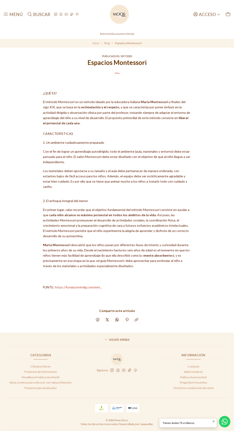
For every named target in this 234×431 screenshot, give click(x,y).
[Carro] (228, 14)
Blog (107, 43)
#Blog (117, 73)
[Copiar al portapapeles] (136, 320)
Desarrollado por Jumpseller (136, 424)
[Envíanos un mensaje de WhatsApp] (224, 421)
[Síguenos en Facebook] (61, 14)
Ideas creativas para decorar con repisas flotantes (41, 382)
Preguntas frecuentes (193, 382)
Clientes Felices (41, 366)
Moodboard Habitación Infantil (40, 377)
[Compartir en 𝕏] (107, 320)
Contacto (193, 366)
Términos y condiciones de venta (193, 388)
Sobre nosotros (193, 371)
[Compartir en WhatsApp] (117, 320)
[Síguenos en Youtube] (66, 14)
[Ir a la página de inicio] (119, 14)
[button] (117, 340)
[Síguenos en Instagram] (55, 14)
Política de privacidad (193, 377)
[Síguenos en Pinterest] (77, 14)
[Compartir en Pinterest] (126, 320)
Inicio (96, 43)
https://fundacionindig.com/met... (78, 287)
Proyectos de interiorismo (40, 371)
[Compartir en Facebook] (97, 320)
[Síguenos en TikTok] (71, 14)
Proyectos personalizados (40, 388)
